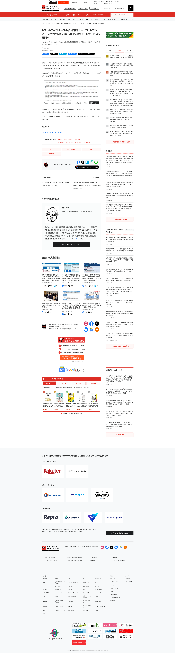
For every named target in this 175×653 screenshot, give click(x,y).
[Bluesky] (116, 547)
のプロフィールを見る (71, 245)
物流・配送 (72, 601)
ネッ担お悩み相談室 (70, 8)
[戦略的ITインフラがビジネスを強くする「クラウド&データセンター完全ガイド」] (79, 626)
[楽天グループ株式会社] (53, 471)
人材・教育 (98, 601)
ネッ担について (107, 8)
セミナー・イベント (115, 582)
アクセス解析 (99, 589)
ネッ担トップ (44, 23)
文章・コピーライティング (87, 596)
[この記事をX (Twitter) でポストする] (82, 162)
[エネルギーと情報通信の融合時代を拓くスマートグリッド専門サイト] (110, 631)
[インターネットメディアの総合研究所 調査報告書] (126, 626)
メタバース (80, 19)
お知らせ (113, 585)
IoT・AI (105, 1)
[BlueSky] (86, 329)
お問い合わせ (93, 558)
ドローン (101, 3)
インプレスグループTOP (119, 560)
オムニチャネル (59, 606)
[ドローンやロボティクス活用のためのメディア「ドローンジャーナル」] (110, 637)
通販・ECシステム (60, 610)
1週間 (119, 51)
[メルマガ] (86, 323)
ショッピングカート (100, 606)
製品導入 (86, 2)
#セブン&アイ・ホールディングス (67, 142)
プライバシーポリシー (51, 560)
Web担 (74, 329)
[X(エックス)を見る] (111, 547)
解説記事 (128, 578)
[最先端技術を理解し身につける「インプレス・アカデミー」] (126, 637)
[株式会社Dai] (77, 495)
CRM (70, 589)
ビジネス (78, 383)
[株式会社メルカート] (72, 517)
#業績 (88, 142)
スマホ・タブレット (60, 593)
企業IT (95, 1)
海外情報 (62, 19)
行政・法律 (85, 610)
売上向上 (45, 589)
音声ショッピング (87, 586)
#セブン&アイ (78, 139)
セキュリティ (46, 606)
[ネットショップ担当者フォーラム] (50, 550)
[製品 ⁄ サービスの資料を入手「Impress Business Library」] (79, 637)
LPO (84, 589)
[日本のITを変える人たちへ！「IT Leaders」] (95, 631)
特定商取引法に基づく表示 (75, 560)
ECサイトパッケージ (87, 606)
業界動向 (71, 610)
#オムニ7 (60, 139)
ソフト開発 (100, 1)
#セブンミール (81, 142)
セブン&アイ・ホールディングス (53, 133)
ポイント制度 (86, 593)
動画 (57, 597)
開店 (70, 606)
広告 (70, 586)
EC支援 (110, 3)
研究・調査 (116, 1)
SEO (97, 582)
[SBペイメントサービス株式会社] (77, 471)
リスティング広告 (112, 19)
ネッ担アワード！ (83, 8)
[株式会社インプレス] (54, 634)
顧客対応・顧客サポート (60, 601)
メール (44, 586)
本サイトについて (50, 558)
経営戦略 (93, 383)
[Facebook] (91, 323)
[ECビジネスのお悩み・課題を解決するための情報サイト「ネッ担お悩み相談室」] (79, 643)
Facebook (68, 239)
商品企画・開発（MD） (86, 601)
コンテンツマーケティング (98, 19)
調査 (97, 610)
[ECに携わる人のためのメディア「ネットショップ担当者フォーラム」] (126, 631)
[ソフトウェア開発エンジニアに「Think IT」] (95, 626)
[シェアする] (78, 162)
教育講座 (106, 3)
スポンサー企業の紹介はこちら (119, 533)
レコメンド (98, 593)
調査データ (113, 591)
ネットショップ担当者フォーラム (50, 8)
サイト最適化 (46, 593)
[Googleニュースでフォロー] (120, 547)
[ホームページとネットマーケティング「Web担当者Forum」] (110, 626)
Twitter (76, 239)
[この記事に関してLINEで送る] (96, 162)
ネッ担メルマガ (94, 8)
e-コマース (49, 383)
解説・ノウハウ (114, 588)
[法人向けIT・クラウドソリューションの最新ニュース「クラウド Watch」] (79, 631)
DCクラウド (110, 1)
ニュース (51, 23)
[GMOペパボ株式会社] (102, 495)
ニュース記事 (129, 582)
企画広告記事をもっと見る (121, 346)
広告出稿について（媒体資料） (75, 558)
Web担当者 (74, 2)
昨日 (110, 51)
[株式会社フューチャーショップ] (53, 495)
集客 (87, 19)
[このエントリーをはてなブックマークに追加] (87, 162)
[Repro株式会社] (51, 517)
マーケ (64, 383)
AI (74, 19)
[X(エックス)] (97, 323)
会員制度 (58, 589)
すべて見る (121, 435)
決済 (44, 610)
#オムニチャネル (69, 139)
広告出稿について (119, 8)
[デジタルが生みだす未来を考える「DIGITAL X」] (95, 637)
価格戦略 (45, 601)
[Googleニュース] (91, 329)
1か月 (129, 51)
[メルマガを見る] (102, 547)
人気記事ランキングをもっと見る (121, 142)
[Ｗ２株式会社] (93, 517)
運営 (97, 597)
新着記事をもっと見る (121, 219)
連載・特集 (45, 19)
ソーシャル (58, 586)
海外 (56, 19)
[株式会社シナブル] (114, 517)
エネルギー (96, 3)
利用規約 (115, 558)
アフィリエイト (123, 19)
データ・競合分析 (73, 593)
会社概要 (92, 560)
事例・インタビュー (115, 594)
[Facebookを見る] (107, 547)
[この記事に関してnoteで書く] (91, 162)
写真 (44, 597)
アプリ (97, 586)
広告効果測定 (72, 597)
